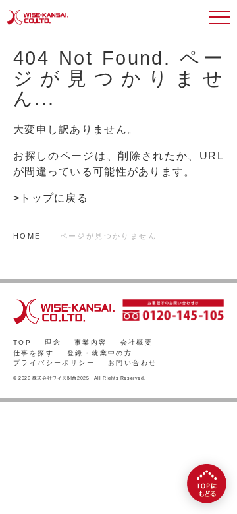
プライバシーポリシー (54, 362)
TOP (22, 342)
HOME (27, 236)
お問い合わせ (132, 362)
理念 (53, 342)
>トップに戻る (50, 198)
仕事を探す (33, 353)
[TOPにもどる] (206, 483)
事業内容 (90, 342)
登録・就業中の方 (99, 353)
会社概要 (136, 342)
